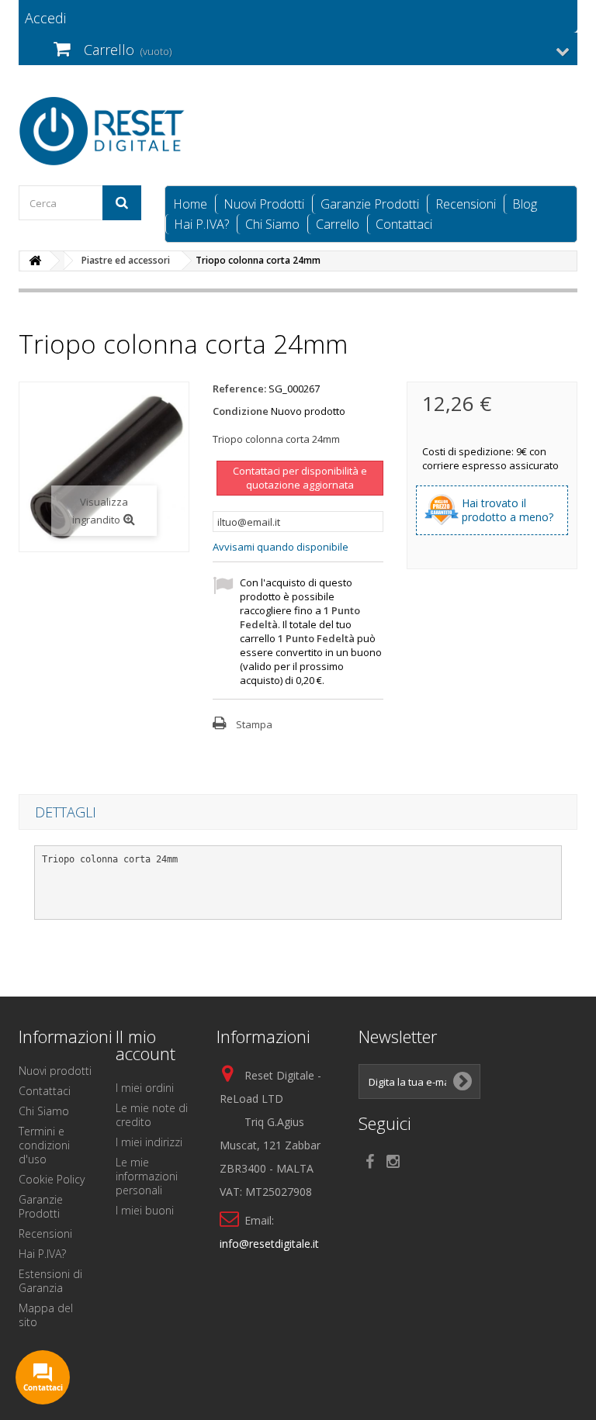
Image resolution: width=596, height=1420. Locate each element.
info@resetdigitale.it (269, 1243)
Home (190, 203)
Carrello (337, 224)
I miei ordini (145, 1087)
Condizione (241, 411)
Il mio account (145, 1044)
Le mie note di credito (152, 1114)
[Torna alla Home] (35, 261)
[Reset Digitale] (104, 131)
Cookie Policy (52, 1179)
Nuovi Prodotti (264, 203)
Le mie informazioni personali (147, 1176)
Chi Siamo (272, 224)
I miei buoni (145, 1210)
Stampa (254, 724)
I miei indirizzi (149, 1142)
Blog (524, 203)
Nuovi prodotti (55, 1070)
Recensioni (465, 203)
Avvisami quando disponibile (280, 547)
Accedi (45, 18)
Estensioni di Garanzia (50, 1280)
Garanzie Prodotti (370, 203)
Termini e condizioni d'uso (44, 1145)
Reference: (239, 389)
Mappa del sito (46, 1315)
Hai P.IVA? (201, 224)
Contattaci (404, 224)
